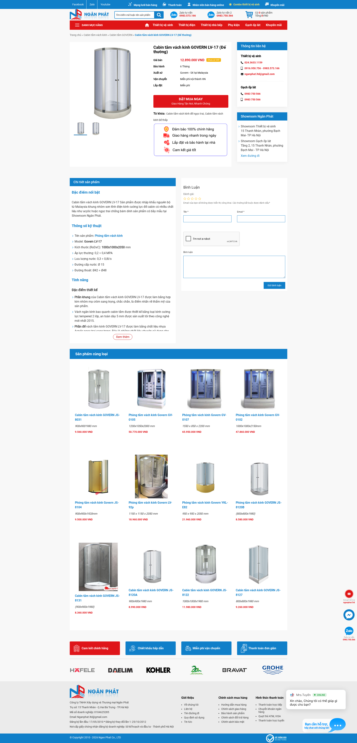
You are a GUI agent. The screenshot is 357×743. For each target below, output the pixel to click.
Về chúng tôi (191, 704)
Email (240, 212)
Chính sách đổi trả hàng (235, 717)
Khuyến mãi (277, 5)
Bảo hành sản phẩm (233, 713)
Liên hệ (188, 708)
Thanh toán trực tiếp (270, 704)
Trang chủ (147, 25)
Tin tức (188, 721)
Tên (185, 212)
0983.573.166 (271, 68)
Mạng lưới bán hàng (145, 5)
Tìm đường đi (191, 713)
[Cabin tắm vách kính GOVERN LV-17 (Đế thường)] (80, 128)
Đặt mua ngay (190, 101)
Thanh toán (175, 5)
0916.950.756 (253, 68)
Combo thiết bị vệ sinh (246, 4)
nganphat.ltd (349, 601)
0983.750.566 (349, 638)
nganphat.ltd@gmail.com (260, 74)
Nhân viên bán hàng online (208, 5)
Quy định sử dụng (194, 717)
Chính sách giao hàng (233, 708)
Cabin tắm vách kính (95, 34)
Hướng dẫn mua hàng (234, 704)
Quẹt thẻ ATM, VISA (269, 716)
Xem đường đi (250, 156)
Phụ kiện (234, 25)
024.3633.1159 (253, 62)
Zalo (92, 4)
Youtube (105, 4)
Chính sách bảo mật (232, 721)
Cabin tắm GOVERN (121, 34)
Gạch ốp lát (252, 25)
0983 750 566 (252, 93)
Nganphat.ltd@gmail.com (92, 716)
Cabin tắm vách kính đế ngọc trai (185, 113)
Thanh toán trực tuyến (271, 720)
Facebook (78, 4)
